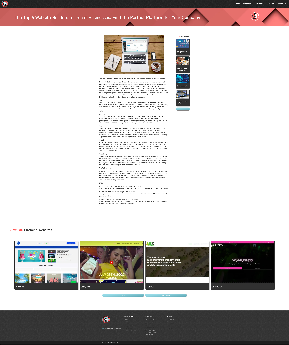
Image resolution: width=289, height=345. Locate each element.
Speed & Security (182, 86)
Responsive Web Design (182, 102)
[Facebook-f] (186, 342)
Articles (270, 3)
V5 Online (19, 286)
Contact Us (281, 3)
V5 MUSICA (217, 286)
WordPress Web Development (182, 52)
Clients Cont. (149, 316)
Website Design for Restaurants (182, 69)
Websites (247, 3)
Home (237, 3)
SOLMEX (150, 286)
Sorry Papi (86, 286)
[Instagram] (183, 342)
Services (259, 3)
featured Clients (129, 316)
